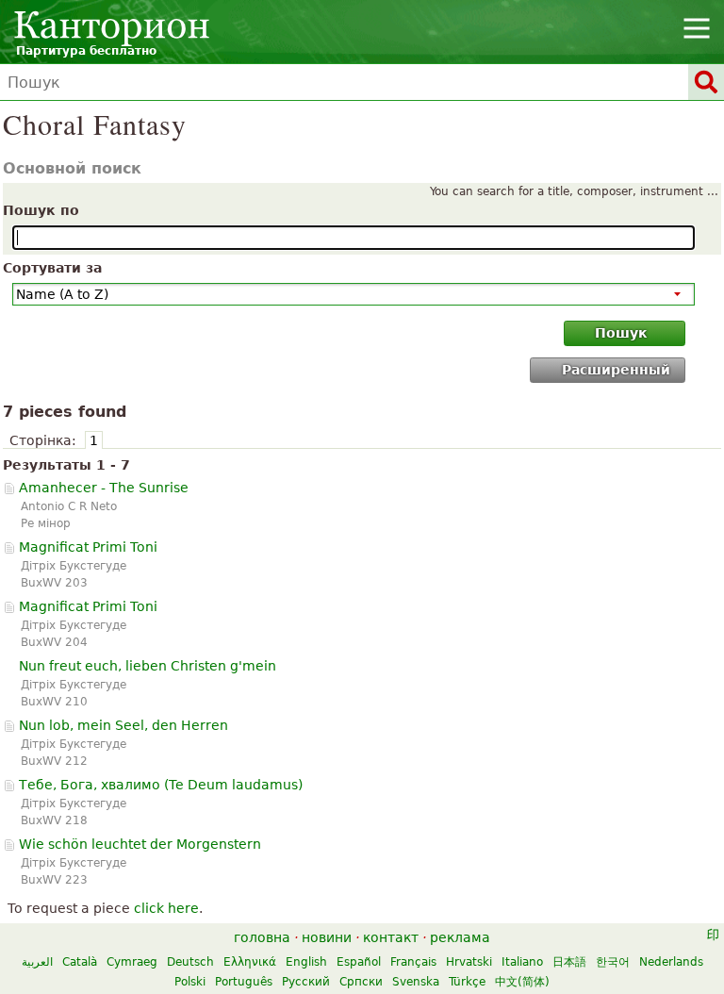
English (306, 962)
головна (262, 937)
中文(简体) (522, 981)
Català (79, 962)
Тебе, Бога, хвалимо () (161, 784)
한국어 (613, 962)
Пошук (621, 332)
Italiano (522, 962)
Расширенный (616, 369)
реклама (460, 937)
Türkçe (467, 981)
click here (166, 908)
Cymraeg (132, 962)
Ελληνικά (249, 962)
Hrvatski (469, 962)
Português (243, 981)
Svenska (415, 981)
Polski (190, 981)
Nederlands (671, 962)
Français (413, 962)
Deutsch (190, 962)
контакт (391, 937)
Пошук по (41, 210)
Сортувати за (52, 267)
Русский (306, 981)
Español (359, 962)
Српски (361, 981)
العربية (37, 962)
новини (327, 937)
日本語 (569, 962)
